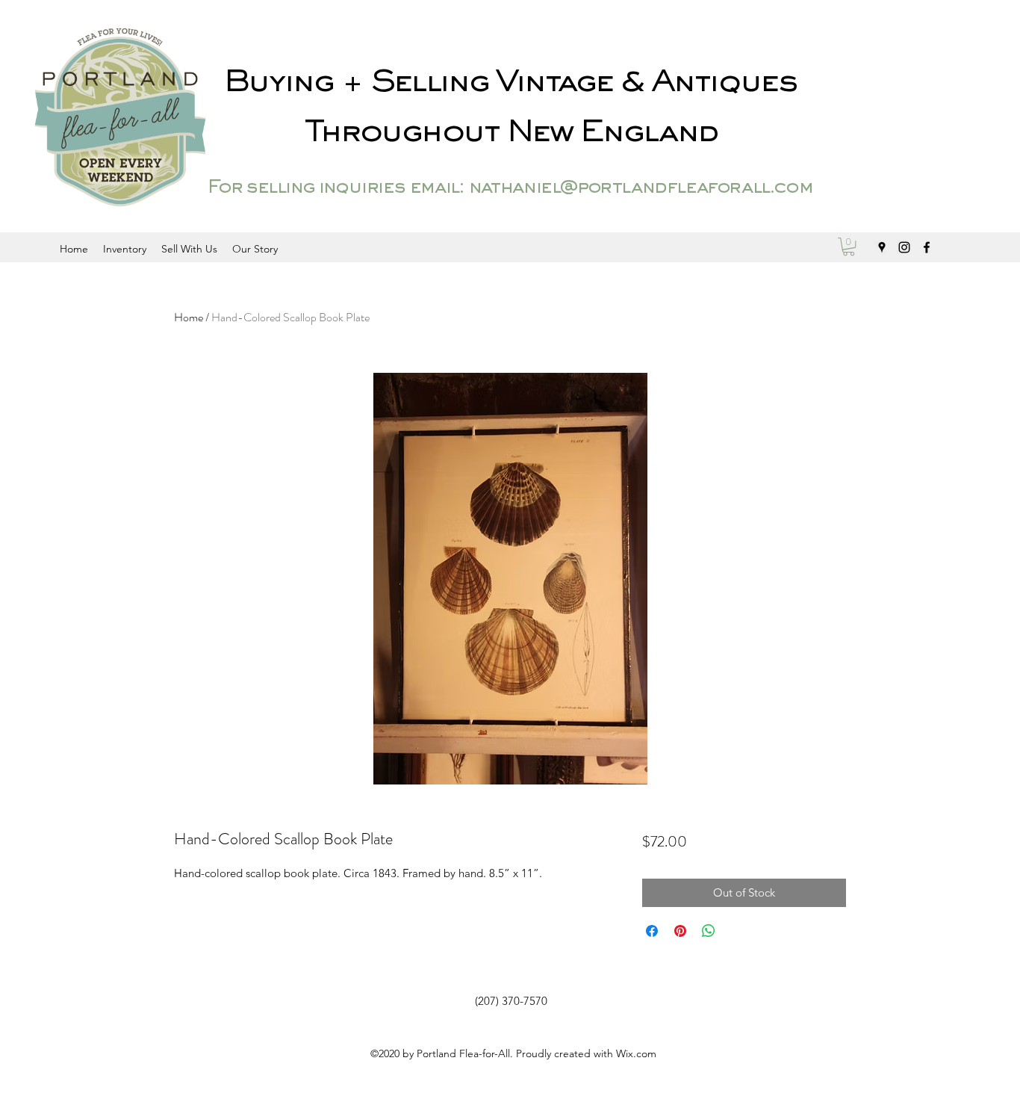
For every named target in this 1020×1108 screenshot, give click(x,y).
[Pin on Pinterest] (680, 931)
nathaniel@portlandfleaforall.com (640, 188)
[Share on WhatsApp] (709, 931)
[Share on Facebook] (652, 931)
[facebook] (926, 247)
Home (188, 317)
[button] (848, 247)
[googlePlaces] (881, 247)
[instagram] (904, 247)
